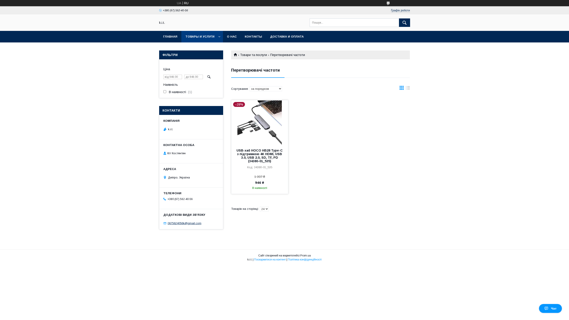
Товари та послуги (253, 55)
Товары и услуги (199, 36)
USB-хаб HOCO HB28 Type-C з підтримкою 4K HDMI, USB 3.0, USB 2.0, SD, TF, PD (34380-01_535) (259, 156)
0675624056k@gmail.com (184, 223)
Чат (554, 308)
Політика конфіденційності (305, 259)
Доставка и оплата (287, 36)
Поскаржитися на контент (270, 259)
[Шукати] (404, 22)
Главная (170, 36)
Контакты (253, 36)
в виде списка (408, 89)
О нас (232, 36)
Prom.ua (305, 255)
